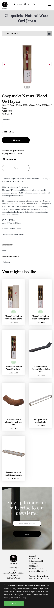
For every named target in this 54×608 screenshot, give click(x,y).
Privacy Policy (13, 577)
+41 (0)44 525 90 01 (36, 568)
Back (16, 168)
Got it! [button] (13, 603)
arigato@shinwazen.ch (38, 571)
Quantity (6, 119)
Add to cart (15, 140)
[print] (3, 159)
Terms (13, 570)
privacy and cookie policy (15, 597)
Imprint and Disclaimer (13, 572)
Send (27, 534)
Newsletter (13, 567)
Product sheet (11, 159)
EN (28, 4)
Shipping (13, 575)
